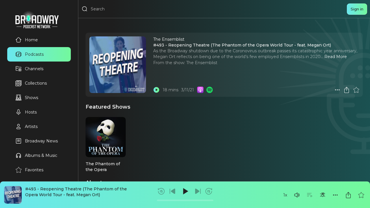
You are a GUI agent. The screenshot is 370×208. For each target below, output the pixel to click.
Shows (31, 97)
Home (31, 39)
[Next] (198, 191)
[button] (297, 195)
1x (285, 195)
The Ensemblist (201, 62)
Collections (36, 83)
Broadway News (41, 141)
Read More (335, 56)
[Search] (85, 9)
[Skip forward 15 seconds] (209, 191)
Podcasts (34, 54)
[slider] (185, 200)
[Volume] (297, 195)
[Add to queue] (309, 195)
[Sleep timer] (322, 195)
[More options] (335, 195)
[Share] (348, 195)
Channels (34, 68)
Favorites (34, 169)
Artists (31, 126)
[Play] (185, 191)
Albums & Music (41, 155)
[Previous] (173, 191)
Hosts (31, 112)
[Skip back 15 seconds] (161, 191)
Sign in (357, 9)
